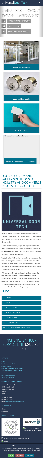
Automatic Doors (13, 313)
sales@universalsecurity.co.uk (14, 401)
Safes (8, 303)
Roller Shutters (12, 323)
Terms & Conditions (8, 377)
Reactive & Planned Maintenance (19, 327)
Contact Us (5, 373)
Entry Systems (11, 318)
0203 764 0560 (29, 346)
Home (3, 361)
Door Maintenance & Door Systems (13, 368)
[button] (2, 21)
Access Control (12, 308)
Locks (8, 298)
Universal (14, 2)
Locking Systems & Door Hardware (12, 364)
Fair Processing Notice (9, 375)
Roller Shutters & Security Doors (12, 370)
